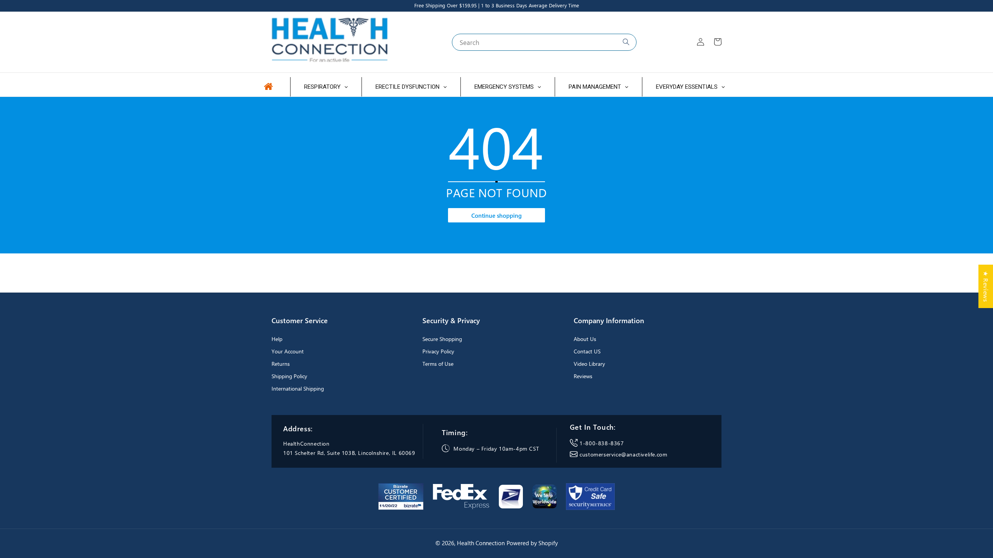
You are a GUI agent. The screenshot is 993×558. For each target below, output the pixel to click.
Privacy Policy (438, 351)
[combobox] (544, 42)
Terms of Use (437, 363)
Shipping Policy (289, 376)
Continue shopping (496, 215)
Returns (281, 363)
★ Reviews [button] (986, 286)
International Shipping (298, 388)
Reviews (583, 376)
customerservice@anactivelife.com (623, 454)
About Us (585, 339)
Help (277, 339)
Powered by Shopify (532, 543)
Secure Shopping (442, 339)
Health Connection (481, 543)
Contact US (587, 351)
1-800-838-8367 (602, 443)
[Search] (626, 41)
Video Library (589, 363)
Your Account (288, 351)
